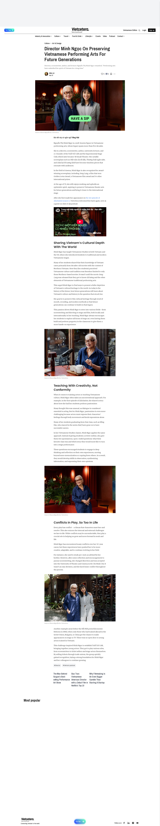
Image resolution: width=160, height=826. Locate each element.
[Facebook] (124, 823)
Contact (120, 36)
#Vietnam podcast (69, 665)
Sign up (151, 30)
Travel (66, 36)
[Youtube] (137, 823)
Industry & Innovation (42, 36)
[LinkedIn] (128, 823)
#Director (57, 665)
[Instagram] (133, 823)
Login (144, 30)
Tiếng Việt (75, 137)
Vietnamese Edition (130, 30)
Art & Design (56, 43)
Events (98, 36)
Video (105, 36)
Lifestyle (88, 36)
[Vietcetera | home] (28, 820)
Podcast (112, 36)
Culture (56, 36)
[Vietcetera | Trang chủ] (80, 30)
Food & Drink (76, 36)
